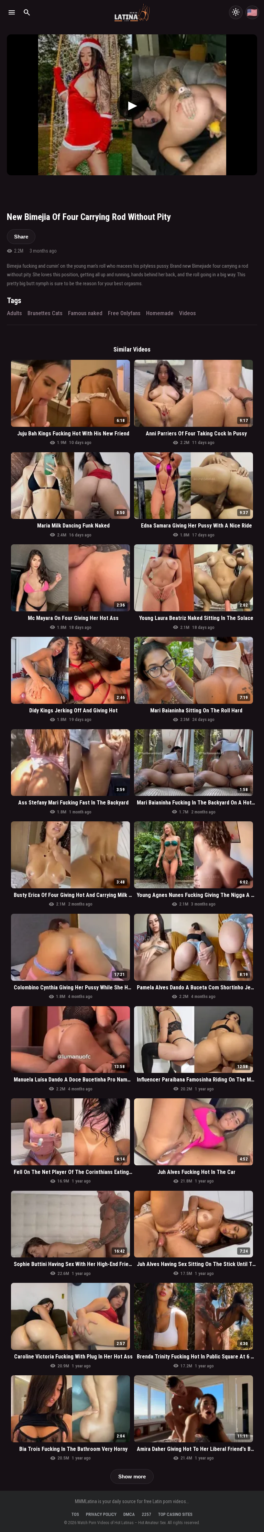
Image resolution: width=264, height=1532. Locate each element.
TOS (75, 1514)
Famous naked (85, 313)
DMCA (129, 1514)
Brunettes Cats (45, 313)
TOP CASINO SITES (175, 1514)
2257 (146, 1514)
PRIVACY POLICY (101, 1514)
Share (21, 237)
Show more (132, 1476)
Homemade (160, 313)
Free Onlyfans (124, 313)
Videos (187, 313)
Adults (14, 313)
